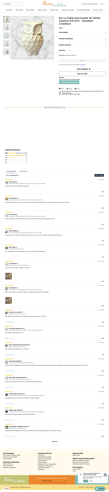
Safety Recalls (42, 462)
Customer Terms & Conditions (47, 464)
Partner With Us (8, 464)
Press (74, 471)
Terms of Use (89, 487)
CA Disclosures (42, 460)
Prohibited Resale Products (81, 464)
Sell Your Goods (98, 10)
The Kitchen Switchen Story (11, 455)
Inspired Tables (42, 10)
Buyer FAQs (76, 455)
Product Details (65, 45)
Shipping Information (44, 457)
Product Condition (66, 39)
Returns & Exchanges (44, 458)
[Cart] (104, 4)
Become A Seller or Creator (81, 460)
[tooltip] (89, 69)
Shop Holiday (30, 10)
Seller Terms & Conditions (80, 462)
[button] (82, 69)
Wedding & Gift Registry (45, 466)
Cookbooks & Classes (67, 10)
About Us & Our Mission (10, 457)
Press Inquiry (77, 469)
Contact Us (41, 455)
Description (63, 32)
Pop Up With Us (8, 465)
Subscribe (41, 469)
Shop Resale (19, 10)
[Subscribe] (65, 480)
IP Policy (81, 487)
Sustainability (7, 458)
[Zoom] (32, 37)
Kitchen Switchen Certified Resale (69, 79)
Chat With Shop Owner (69, 82)
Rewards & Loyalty (43, 467)
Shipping (61, 55)
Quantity (62, 50)
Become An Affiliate (9, 467)
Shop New (9, 10)
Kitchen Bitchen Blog (83, 10)
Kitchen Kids (54, 10)
